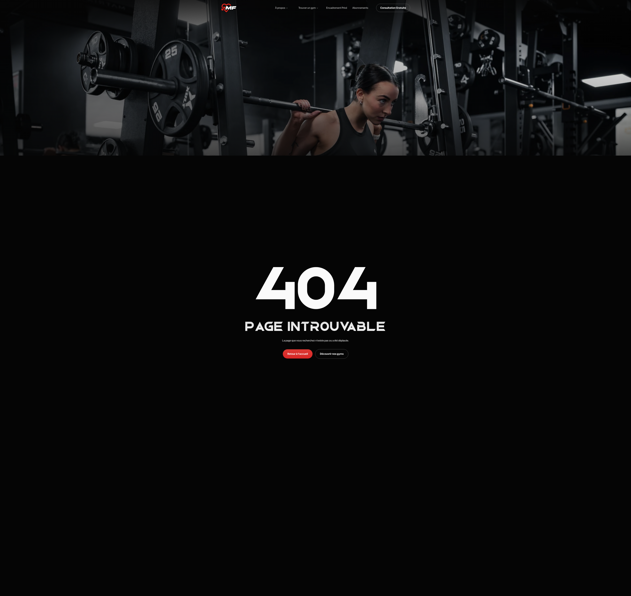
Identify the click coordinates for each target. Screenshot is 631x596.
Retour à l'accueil (297, 353)
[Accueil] (229, 8)
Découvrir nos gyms (332, 353)
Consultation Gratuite (393, 7)
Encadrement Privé (336, 7)
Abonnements (360, 7)
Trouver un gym (307, 7)
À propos (280, 7)
